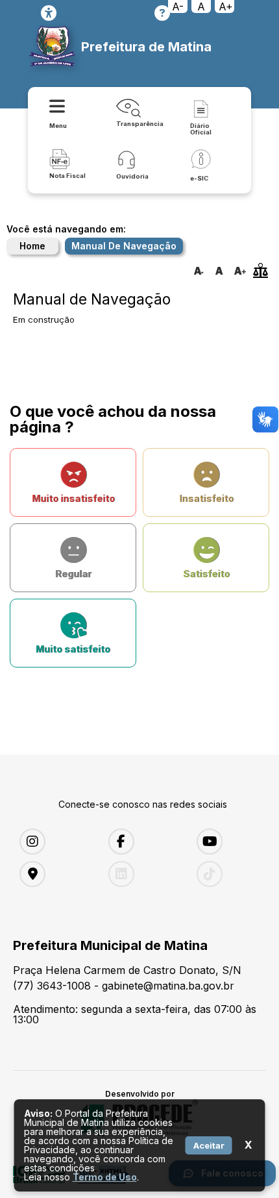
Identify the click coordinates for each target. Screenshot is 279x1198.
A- (178, 6)
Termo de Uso (105, 1176)
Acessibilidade (48, 13)
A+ (226, 6)
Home (32, 245)
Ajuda (162, 13)
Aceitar (208, 1145)
